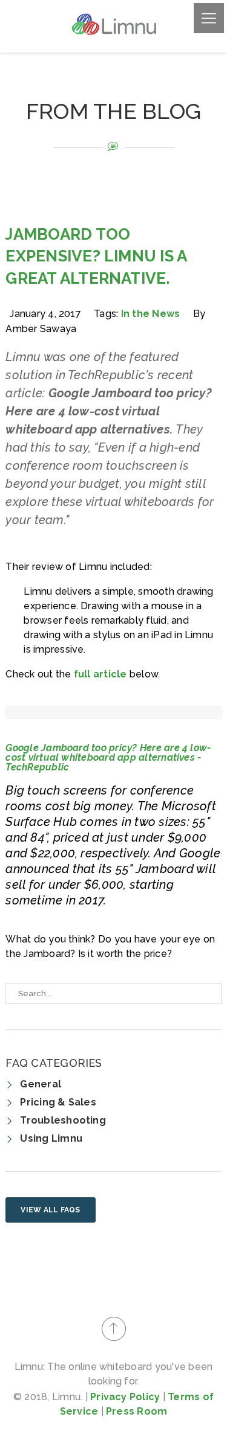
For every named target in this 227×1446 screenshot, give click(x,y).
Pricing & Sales (58, 1102)
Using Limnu (51, 1138)
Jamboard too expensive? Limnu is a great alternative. (95, 256)
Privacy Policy (125, 1397)
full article (100, 674)
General (40, 1084)
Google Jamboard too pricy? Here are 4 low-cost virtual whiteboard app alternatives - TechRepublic (108, 757)
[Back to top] (114, 1329)
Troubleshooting (63, 1120)
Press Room (136, 1411)
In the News (150, 313)
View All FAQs (50, 1210)
